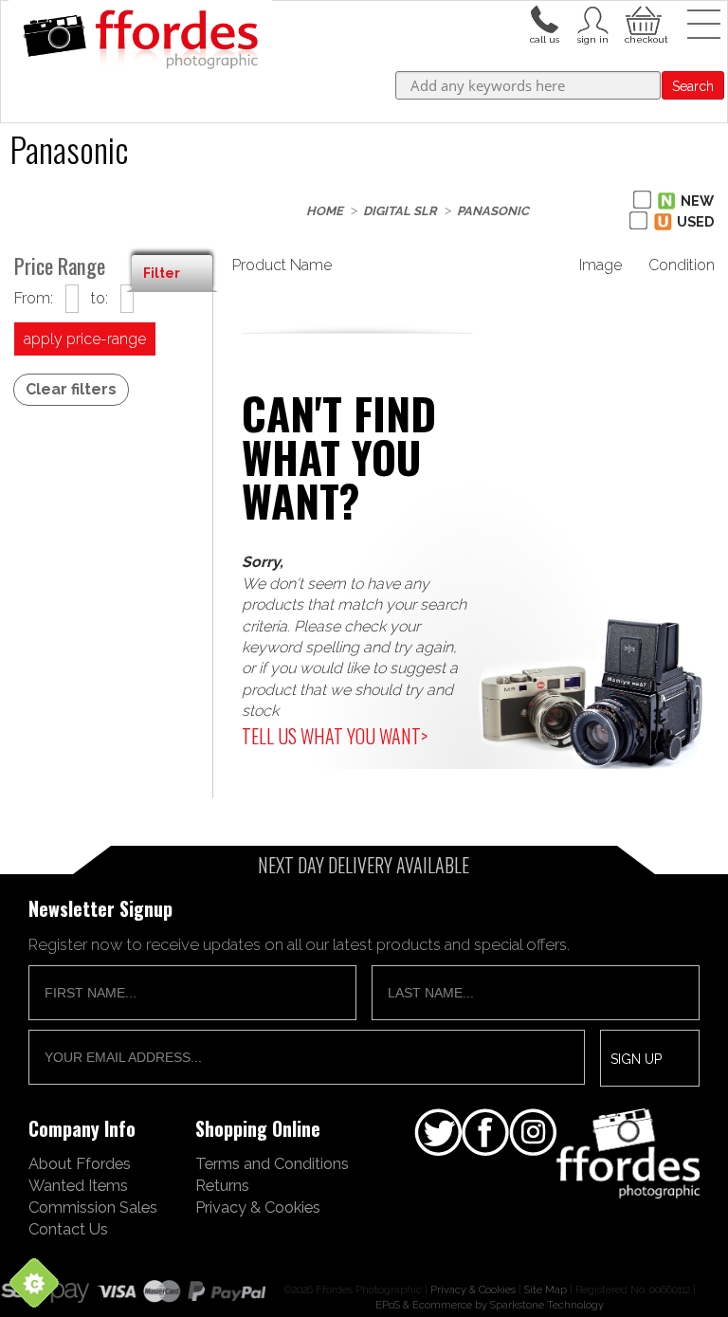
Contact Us (68, 1228)
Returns (222, 1185)
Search (693, 86)
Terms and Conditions (272, 1163)
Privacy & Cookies (257, 1207)
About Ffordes (79, 1163)
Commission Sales (92, 1207)
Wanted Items (78, 1185)
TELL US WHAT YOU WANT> (335, 736)
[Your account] (544, 18)
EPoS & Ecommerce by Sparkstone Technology (489, 1304)
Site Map (545, 1289)
